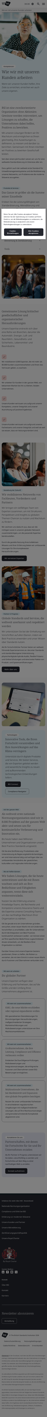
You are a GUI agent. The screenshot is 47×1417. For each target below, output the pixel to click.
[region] (23, 224)
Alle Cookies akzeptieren (33, 232)
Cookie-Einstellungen (13, 232)
